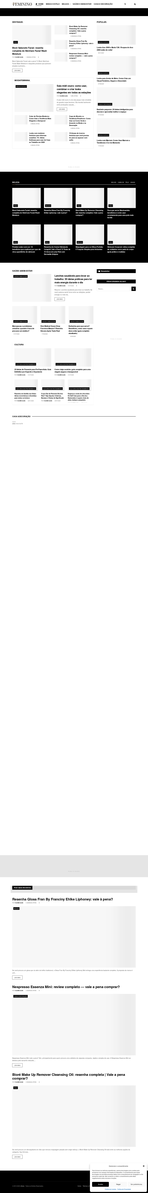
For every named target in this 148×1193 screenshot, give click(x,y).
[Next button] (15, 421)
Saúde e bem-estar (82, 4)
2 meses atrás (18, 255)
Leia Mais (18, 70)
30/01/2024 (101, 53)
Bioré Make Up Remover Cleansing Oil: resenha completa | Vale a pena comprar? (78, 29)
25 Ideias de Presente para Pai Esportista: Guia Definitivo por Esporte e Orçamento (32, 370)
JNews (22, 1186)
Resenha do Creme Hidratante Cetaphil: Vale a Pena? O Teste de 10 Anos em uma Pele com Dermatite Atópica (57, 250)
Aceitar (100, 1184)
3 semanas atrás (75, 48)
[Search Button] (135, 4)
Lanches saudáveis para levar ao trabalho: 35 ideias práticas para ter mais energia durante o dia (73, 279)
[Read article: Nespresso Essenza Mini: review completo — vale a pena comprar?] (60, 57)
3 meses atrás (35, 124)
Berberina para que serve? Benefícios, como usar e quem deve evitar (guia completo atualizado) (81, 329)
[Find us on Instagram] (118, 4)
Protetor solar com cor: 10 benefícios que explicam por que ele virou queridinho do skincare (26, 249)
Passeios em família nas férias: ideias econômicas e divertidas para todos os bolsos (25, 395)
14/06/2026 (73, 336)
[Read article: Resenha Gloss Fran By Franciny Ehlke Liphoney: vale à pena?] (60, 44)
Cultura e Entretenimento (25, 364)
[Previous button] (13, 421)
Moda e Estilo (52, 4)
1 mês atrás (74, 96)
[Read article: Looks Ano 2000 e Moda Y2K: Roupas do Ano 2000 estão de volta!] (116, 35)
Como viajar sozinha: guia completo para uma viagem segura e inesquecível (72, 370)
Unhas (132, 182)
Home (41, 4)
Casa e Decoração (103, 4)
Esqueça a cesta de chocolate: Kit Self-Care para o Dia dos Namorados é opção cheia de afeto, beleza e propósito (79, 396)
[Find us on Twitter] (125, 4)
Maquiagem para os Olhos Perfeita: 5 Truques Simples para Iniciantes (89, 248)
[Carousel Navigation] (74, 421)
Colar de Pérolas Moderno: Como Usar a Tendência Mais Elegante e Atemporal (40, 118)
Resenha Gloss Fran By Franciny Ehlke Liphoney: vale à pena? (81, 43)
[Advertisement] (74, 160)
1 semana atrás (30, 57)
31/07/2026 (71, 286)
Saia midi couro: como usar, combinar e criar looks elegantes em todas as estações (74, 89)
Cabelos (121, 182)
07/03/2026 (101, 115)
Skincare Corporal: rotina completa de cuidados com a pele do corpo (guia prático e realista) (121, 249)
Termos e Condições (89, 1186)
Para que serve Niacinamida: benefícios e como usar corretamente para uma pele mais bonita (120, 214)
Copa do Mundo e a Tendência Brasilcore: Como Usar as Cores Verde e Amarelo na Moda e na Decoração (80, 120)
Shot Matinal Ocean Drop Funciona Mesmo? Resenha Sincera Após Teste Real (51, 328)
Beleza (65, 4)
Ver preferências (136, 1184)
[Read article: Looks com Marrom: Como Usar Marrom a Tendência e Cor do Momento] (116, 128)
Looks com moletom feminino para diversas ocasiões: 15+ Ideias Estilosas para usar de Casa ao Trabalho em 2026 (39, 137)
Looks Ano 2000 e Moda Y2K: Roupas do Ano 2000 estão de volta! (115, 48)
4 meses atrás (35, 145)
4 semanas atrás (75, 36)
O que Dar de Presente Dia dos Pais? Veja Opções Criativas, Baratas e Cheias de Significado (52, 395)
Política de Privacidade (124, 1189)
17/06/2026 (44, 334)
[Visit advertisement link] (116, 299)
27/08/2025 (101, 84)
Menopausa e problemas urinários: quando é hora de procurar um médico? (23, 328)
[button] (144, 1166)
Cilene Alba (19, 57)
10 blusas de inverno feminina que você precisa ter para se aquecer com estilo (79, 136)
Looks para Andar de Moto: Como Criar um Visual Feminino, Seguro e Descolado (114, 79)
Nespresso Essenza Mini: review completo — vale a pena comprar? (81, 55)
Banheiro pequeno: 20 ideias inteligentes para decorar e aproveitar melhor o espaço (115, 110)
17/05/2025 (101, 146)
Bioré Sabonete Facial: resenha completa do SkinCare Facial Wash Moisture (29, 50)
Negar (118, 1184)
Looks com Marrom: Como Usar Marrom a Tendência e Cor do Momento (113, 141)
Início (79, 1186)
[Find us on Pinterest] (128, 4)
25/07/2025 (57, 401)
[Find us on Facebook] (121, 4)
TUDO (108, 182)
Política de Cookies (110, 1189)
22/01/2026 (31, 401)
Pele (15, 42)
